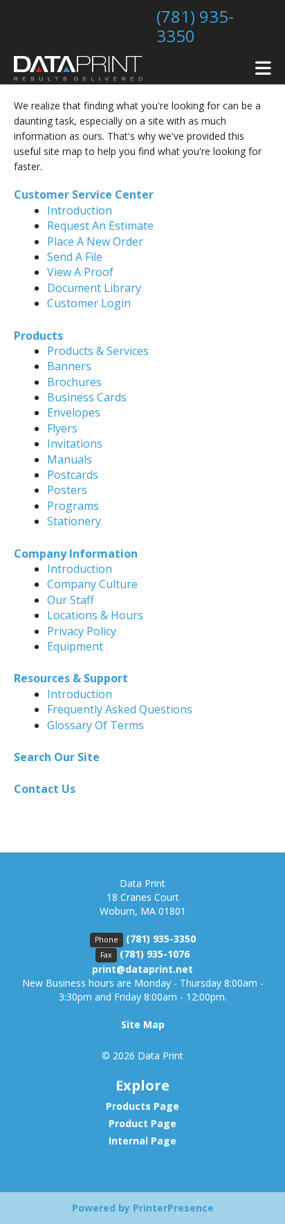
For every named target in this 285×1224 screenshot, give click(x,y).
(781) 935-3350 (195, 26)
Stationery (74, 521)
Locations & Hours (95, 615)
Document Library (94, 287)
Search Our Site (57, 757)
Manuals (69, 459)
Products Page (142, 1106)
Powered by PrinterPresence (143, 1207)
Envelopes (73, 412)
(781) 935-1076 (155, 953)
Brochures (74, 382)
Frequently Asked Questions (119, 709)
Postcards (72, 474)
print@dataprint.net (142, 969)
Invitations (74, 443)
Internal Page (142, 1140)
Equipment (75, 646)
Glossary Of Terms (95, 725)
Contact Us (44, 788)
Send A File (74, 256)
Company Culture (92, 584)
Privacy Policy (81, 631)
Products (38, 335)
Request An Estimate (100, 225)
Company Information (76, 553)
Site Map (143, 1024)
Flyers (62, 428)
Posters (67, 489)
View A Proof (80, 272)
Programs (73, 505)
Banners (69, 366)
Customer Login (89, 303)
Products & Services (98, 350)
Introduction (79, 210)
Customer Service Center (84, 194)
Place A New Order (95, 241)
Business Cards (87, 397)
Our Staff (70, 600)
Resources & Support (71, 678)
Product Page (142, 1123)
